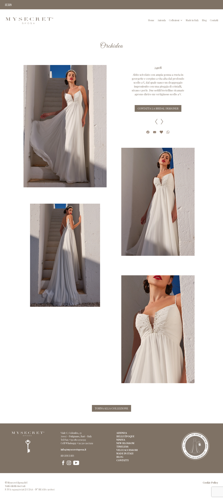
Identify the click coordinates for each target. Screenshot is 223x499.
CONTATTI (122, 460)
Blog (204, 20)
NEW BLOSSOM (125, 443)
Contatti (214, 20)
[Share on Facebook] (148, 132)
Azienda (162, 20)
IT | (6, 4)
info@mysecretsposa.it (73, 449)
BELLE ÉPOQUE (125, 436)
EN (10, 4)
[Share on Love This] (161, 132)
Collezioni (174, 20)
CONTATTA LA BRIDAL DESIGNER (158, 108)
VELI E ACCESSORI (127, 450)
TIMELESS (122, 446)
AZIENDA (121, 432)
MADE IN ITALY (125, 453)
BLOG (119, 456)
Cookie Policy (210, 482)
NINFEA (120, 439)
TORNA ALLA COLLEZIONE (111, 408)
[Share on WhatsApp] (168, 132)
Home (151, 20)
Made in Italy (192, 20)
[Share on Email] (155, 132)
